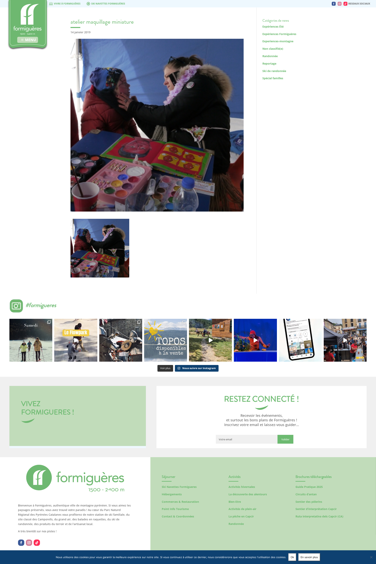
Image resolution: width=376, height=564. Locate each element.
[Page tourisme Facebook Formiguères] (334, 3)
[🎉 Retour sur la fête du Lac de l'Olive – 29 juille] (210, 340)
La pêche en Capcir (241, 516)
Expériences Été (273, 26)
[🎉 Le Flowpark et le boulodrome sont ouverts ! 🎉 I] (75, 340)
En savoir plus (309, 557)
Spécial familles (272, 78)
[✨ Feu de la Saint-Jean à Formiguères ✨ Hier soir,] (345, 340)
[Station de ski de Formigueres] (75, 491)
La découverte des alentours (248, 494)
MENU (30, 39)
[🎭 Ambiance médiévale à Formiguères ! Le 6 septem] (120, 340)
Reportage (269, 63)
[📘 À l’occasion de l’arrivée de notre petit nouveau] (165, 340)
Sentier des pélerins (309, 502)
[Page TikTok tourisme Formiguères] (345, 3)
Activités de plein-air (242, 509)
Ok (292, 557)
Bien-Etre (235, 502)
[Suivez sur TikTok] (37, 543)
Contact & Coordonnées (178, 516)
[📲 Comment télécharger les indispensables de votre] (300, 340)
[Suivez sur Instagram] (29, 543)
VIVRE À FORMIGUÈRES (67, 3)
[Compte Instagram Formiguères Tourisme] (340, 3)
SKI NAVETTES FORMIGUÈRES (108, 3)
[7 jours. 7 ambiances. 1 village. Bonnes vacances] (30, 340)
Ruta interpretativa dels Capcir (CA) (319, 516)
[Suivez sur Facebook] (21, 543)
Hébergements (172, 494)
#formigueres (40, 305)
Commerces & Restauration (180, 502)
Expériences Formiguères (279, 34)
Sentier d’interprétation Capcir (316, 509)
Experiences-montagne (277, 41)
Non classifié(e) (272, 48)
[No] (371, 557)
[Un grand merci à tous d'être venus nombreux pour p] (255, 340)
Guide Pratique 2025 (309, 487)
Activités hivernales (242, 487)
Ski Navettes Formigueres (179, 487)
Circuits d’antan (306, 494)
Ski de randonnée (274, 71)
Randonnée (270, 56)
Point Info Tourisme (175, 509)
